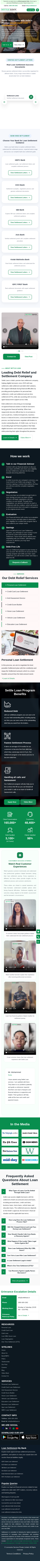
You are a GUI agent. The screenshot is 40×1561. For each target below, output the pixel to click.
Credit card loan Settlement (17, 591)
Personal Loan (6, 1327)
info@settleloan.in (31, 5)
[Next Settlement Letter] (35, 102)
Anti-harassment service (16, 598)
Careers (4, 1367)
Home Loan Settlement (15, 611)
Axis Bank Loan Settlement (9, 1470)
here (32, 3)
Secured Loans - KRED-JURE (28, 1543)
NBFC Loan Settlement (9, 1410)
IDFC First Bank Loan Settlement (11, 1477)
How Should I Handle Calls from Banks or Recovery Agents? (22, 1235)
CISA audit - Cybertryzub (13, 1541)
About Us (4, 1353)
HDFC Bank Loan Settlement (10, 1461)
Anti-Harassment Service (10, 1390)
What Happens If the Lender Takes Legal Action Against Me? (21, 1242)
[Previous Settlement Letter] (4, 102)
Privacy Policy (28, 1554)
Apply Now (12, 802)
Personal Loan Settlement (10, 1384)
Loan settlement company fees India (12, 1512)
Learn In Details (9, 438)
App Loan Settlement (8, 1407)
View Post (28, 356)
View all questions (19, 1281)
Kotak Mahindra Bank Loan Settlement (12, 1473)
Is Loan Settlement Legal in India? (19, 1260)
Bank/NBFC (5, 1356)
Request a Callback (20, 562)
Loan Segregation (7, 1339)
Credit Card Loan (7, 1330)
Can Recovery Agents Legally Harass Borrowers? (22, 1272)
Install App (30, 10)
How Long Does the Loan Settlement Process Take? (22, 1221)
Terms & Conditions (13, 1554)
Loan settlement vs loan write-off (10, 1509)
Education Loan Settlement (17, 624)
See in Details (23, 1315)
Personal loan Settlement (16, 585)
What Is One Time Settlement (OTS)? (20, 1266)
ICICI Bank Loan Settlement (9, 1464)
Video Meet (18, 43)
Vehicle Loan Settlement (16, 618)
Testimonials (6, 1361)
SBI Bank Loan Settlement (9, 1467)
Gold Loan (5, 1333)
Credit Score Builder (14, 605)
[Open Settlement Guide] (31, 97)
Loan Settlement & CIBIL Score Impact (12, 1500)
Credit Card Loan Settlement (11, 1387)
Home (3, 1350)
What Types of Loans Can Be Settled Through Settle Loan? (22, 1191)
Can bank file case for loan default (11, 1503)
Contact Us (11, 356)
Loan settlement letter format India (11, 1506)
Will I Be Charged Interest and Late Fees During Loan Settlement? (21, 1228)
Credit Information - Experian (30, 1541)
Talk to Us (6, 43)
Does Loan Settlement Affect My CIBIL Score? (21, 1249)
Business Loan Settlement (10, 1404)
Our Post (4, 1364)
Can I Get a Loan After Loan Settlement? (21, 1255)
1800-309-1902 (13, 5)
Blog (3, 1370)
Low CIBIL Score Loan (9, 1336)
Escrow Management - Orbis (10, 1543)
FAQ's (3, 1359)
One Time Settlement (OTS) (11, 1342)
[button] (35, 330)
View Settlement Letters (18, 173)
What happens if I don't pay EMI (10, 1497)
